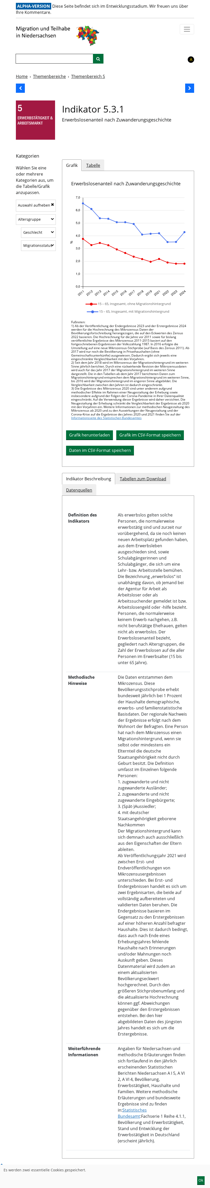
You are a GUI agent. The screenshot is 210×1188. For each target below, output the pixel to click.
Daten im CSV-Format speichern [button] (100, 450)
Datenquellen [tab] (79, 490)
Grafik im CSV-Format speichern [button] (150, 435)
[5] (35, 120)
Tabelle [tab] (93, 165)
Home (22, 76)
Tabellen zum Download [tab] (143, 479)
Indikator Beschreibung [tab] (88, 479)
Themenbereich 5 (88, 76)
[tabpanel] (128, 319)
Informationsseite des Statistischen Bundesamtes (106, 418)
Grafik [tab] (72, 165)
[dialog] (105, 1176)
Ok (200, 1180)
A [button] (191, 59)
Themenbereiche (49, 76)
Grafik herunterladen (89, 435)
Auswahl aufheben (34, 205)
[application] (128, 246)
